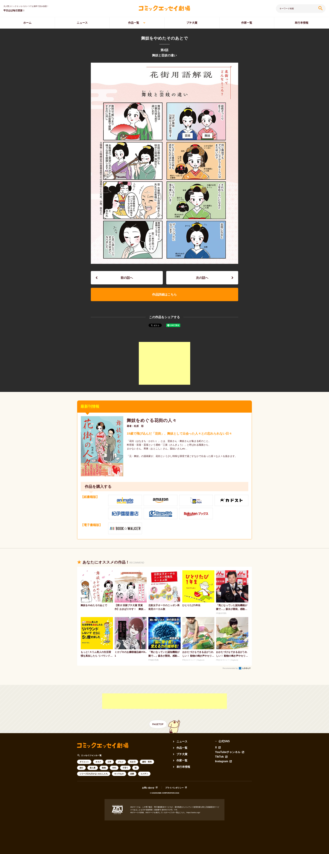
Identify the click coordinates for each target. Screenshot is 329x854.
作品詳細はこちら (164, 294)
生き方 (133, 762)
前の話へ (127, 277)
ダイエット (84, 762)
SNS (114, 768)
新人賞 (92, 768)
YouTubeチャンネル (227, 752)
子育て (125, 768)
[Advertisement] (164, 363)
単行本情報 (301, 22)
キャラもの (119, 774)
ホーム (27, 22)
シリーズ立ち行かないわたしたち (94, 774)
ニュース (82, 22)
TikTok (219, 756)
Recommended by (230, 668)
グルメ (121, 762)
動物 (104, 768)
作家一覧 (246, 22)
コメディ (144, 774)
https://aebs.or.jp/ (193, 812)
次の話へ (202, 277)
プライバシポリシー (174, 788)
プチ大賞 (191, 22)
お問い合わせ (148, 788)
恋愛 (132, 774)
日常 (109, 762)
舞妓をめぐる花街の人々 (152, 420)
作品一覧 (133, 22)
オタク (98, 762)
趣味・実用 (147, 762)
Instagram (221, 761)
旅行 (81, 768)
